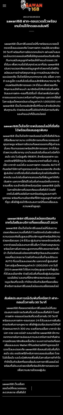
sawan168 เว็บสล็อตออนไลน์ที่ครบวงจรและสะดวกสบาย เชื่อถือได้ (14, 388)
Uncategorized (31, 17)
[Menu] (4, 6)
